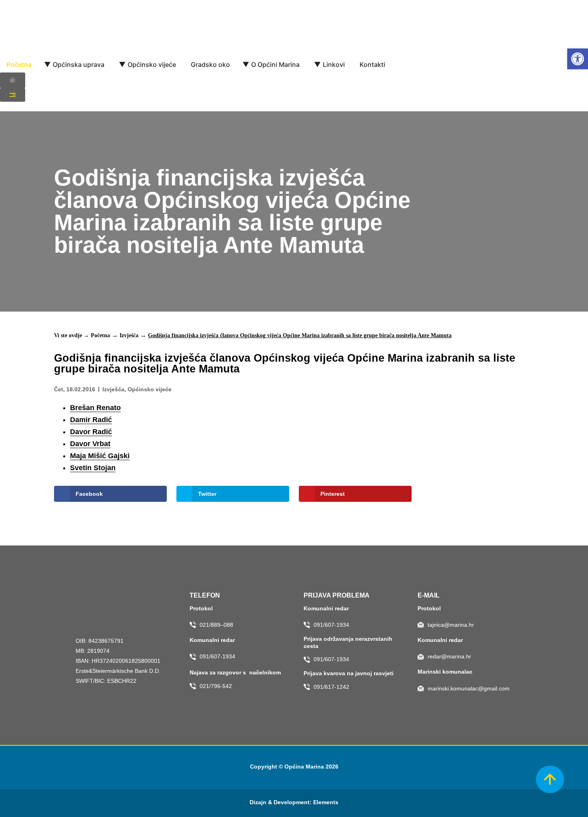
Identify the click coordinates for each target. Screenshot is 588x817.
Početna (100, 335)
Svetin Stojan (93, 468)
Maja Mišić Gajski (100, 456)
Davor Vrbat (90, 444)
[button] (577, 58)
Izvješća (129, 335)
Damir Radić (91, 420)
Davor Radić (91, 432)
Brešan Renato (95, 408)
